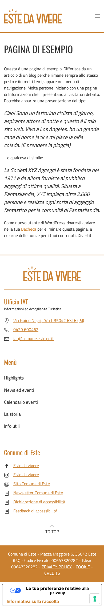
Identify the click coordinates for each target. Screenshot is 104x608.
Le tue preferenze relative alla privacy (57, 590)
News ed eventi (19, 390)
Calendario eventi (21, 402)
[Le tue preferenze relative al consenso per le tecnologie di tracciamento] (95, 599)
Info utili (12, 426)
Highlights (14, 377)
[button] (97, 16)
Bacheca (28, 229)
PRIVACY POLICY (57, 567)
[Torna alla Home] (33, 16)
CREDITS (52, 573)
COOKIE (83, 567)
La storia (12, 414)
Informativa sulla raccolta (33, 601)
